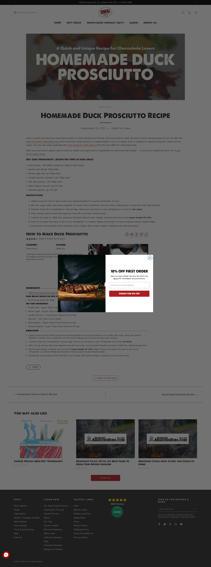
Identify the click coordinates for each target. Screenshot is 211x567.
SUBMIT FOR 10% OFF (129, 293)
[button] (6, 554)
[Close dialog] (150, 258)
